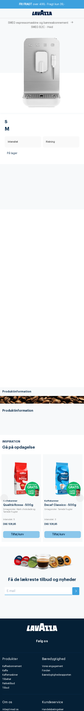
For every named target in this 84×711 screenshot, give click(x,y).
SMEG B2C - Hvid (42, 27)
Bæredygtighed (53, 659)
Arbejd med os (10, 709)
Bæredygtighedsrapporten (56, 675)
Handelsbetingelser (52, 709)
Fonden (46, 670)
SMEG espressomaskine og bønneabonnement (38, 23)
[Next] (80, 498)
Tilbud (5, 688)
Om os (7, 702)
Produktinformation (16, 391)
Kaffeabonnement (12, 666)
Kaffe (5, 670)
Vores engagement (52, 666)
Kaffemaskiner (10, 675)
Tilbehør (6, 679)
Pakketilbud (8, 683)
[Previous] (4, 498)
